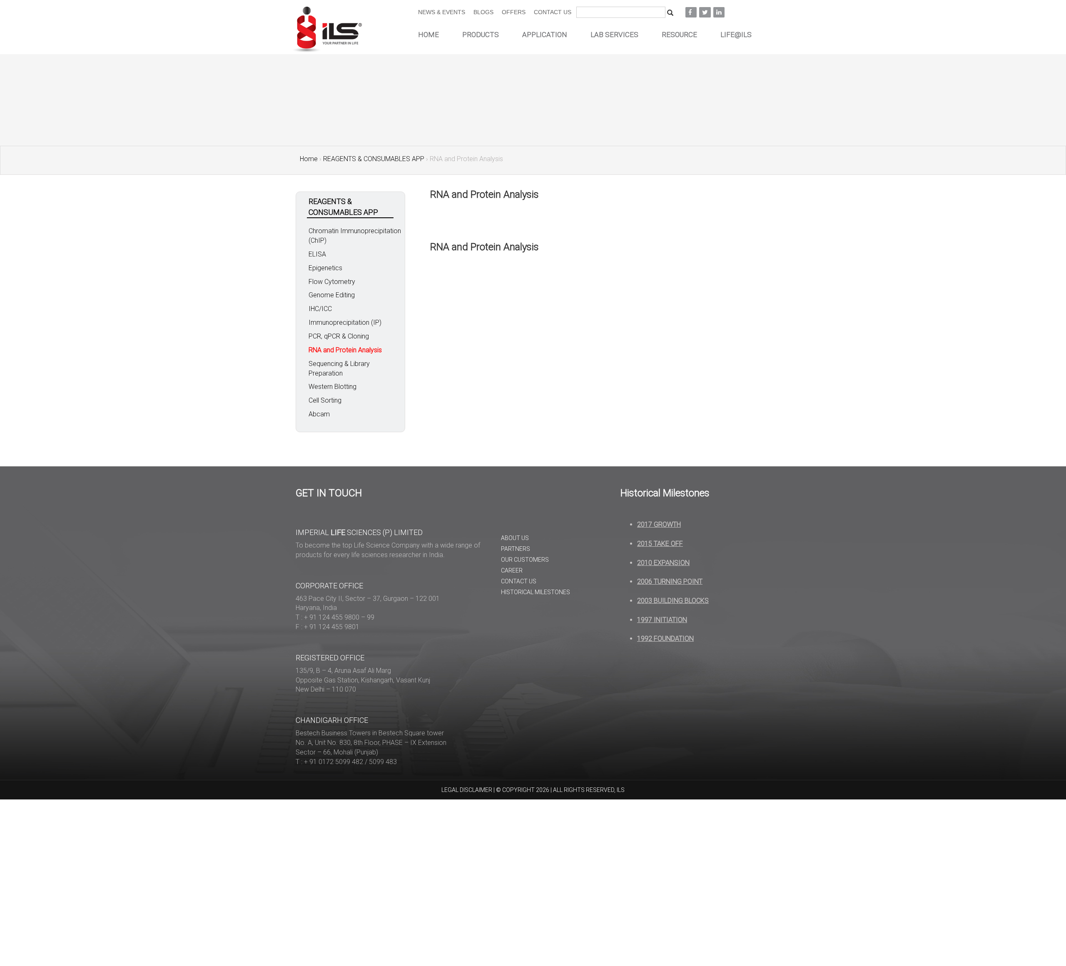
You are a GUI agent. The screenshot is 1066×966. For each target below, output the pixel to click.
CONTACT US (552, 12)
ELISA (317, 254)
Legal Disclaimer (466, 790)
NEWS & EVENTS (441, 12)
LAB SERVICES (614, 34)
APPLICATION (544, 34)
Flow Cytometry (332, 282)
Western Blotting (332, 387)
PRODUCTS (480, 34)
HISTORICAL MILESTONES (535, 592)
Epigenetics (325, 268)
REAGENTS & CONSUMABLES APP (373, 159)
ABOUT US (515, 538)
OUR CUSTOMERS (525, 559)
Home (309, 159)
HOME (428, 34)
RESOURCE (679, 34)
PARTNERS (515, 548)
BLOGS (483, 12)
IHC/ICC (320, 309)
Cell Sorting (325, 400)
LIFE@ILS (736, 34)
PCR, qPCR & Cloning (339, 336)
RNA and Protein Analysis (345, 350)
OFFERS (514, 12)
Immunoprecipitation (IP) (345, 322)
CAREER (512, 570)
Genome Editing (332, 295)
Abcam (319, 414)
